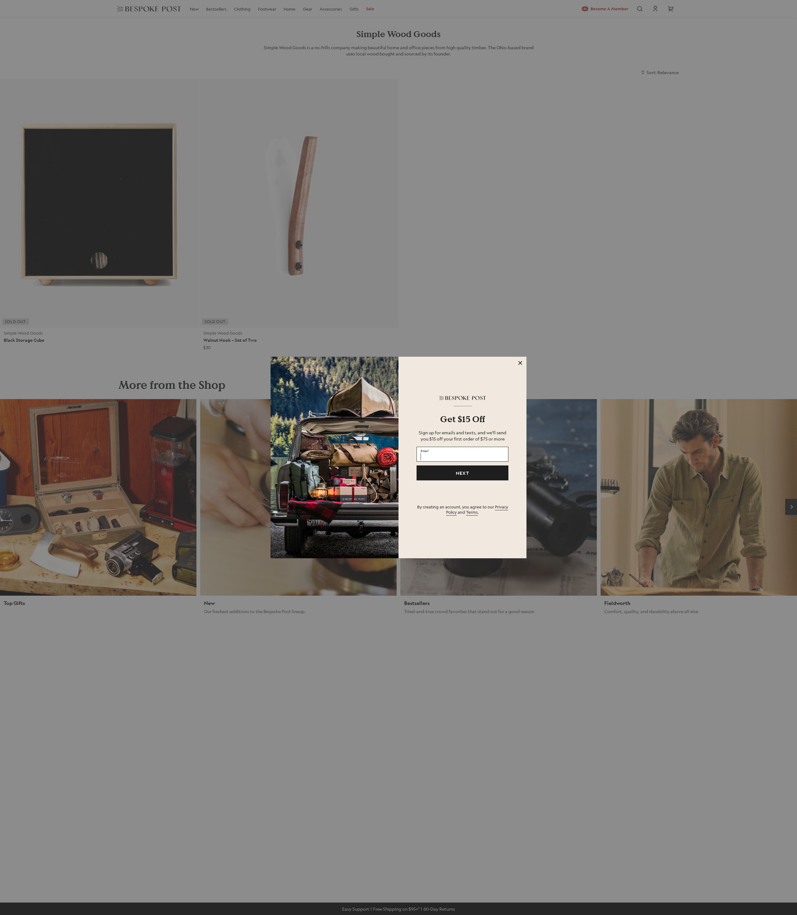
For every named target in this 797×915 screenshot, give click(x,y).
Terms (472, 512)
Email (425, 450)
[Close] (520, 363)
